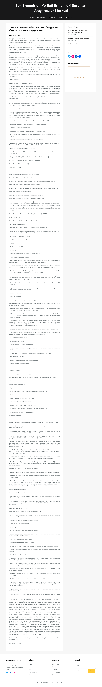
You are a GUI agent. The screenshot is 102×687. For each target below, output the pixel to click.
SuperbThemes (61, 682)
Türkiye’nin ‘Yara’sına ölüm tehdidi (76, 43)
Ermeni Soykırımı (15, 646)
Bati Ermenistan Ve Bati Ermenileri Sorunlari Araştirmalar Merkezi (51, 8)
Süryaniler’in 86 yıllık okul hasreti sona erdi (79, 38)
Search (92, 671)
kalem (19, 35)
